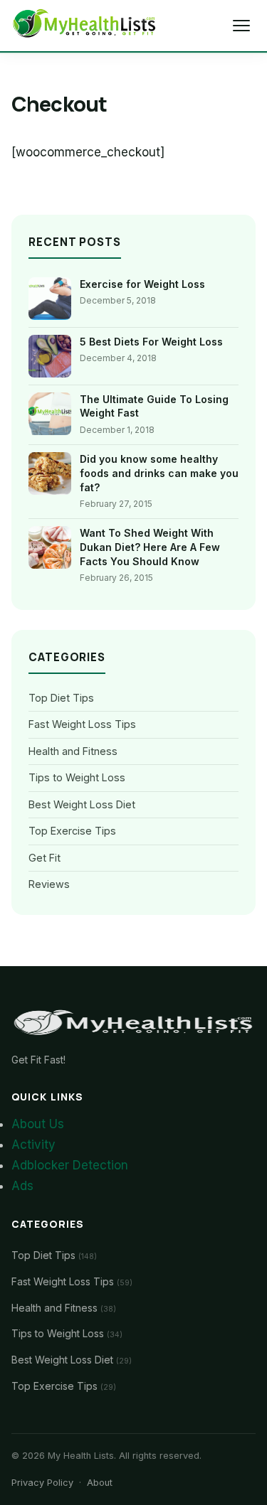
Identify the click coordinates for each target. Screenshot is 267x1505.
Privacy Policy (42, 1482)
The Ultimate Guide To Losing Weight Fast (154, 406)
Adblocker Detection (69, 1165)
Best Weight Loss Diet (81, 804)
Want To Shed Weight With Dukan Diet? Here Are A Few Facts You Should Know (150, 547)
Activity (33, 1144)
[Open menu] (241, 26)
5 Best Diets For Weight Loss (151, 342)
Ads (22, 1186)
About (99, 1482)
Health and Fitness (72, 751)
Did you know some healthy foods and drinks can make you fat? (159, 473)
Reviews (49, 884)
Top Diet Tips (61, 698)
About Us (37, 1124)
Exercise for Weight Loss (142, 284)
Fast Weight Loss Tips (82, 724)
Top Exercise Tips (72, 831)
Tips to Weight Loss (76, 777)
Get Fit (44, 858)
